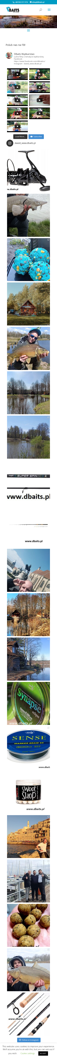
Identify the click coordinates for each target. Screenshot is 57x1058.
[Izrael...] (28, 836)
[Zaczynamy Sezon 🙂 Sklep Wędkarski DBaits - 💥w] (28, 659)
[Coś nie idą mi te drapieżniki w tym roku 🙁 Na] (28, 969)
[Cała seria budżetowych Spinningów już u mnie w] (28, 1014)
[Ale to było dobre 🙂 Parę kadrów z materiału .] (28, 215)
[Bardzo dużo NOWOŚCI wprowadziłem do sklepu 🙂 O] (28, 525)
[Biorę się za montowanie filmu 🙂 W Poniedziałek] (28, 259)
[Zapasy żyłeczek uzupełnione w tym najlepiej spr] (28, 703)
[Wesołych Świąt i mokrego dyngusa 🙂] (28, 570)
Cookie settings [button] (27, 1053)
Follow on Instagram (30, 1040)
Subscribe (37, 136)
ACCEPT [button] (43, 1053)
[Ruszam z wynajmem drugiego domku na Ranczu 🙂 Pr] (28, 392)
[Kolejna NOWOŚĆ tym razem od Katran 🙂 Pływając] (28, 747)
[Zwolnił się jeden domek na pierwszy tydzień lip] (28, 437)
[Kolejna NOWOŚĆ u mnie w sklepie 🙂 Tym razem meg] (28, 170)
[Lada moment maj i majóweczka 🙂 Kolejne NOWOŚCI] (28, 481)
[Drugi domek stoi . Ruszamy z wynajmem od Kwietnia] (28, 614)
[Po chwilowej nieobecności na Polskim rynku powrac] (28, 792)
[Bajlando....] (28, 880)
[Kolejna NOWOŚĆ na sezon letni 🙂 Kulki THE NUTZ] (28, 925)
